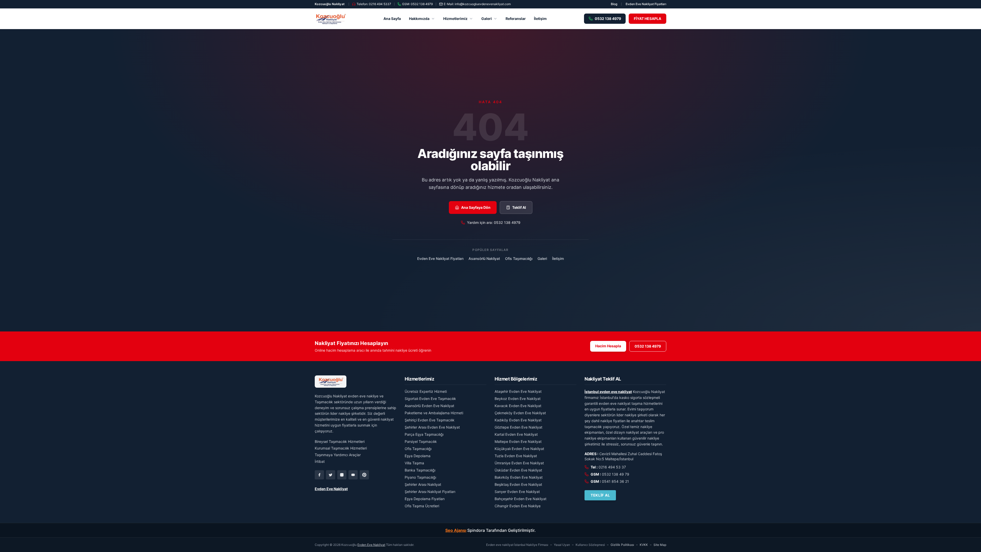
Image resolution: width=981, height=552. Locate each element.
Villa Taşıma (414, 463)
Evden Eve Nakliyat (331, 489)
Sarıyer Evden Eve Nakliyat (517, 491)
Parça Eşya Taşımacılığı (424, 434)
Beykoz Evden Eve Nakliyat (518, 398)
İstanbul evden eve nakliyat (608, 391)
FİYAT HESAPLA (647, 18)
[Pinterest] (364, 474)
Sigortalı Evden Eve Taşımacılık (430, 398)
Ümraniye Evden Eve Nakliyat (519, 463)
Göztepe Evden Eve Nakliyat (518, 427)
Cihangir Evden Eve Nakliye (518, 506)
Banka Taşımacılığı (420, 470)
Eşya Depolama (417, 456)
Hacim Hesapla (608, 346)
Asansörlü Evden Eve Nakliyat (429, 406)
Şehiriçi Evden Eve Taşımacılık (429, 420)
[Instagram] (341, 474)
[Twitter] (330, 474)
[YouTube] (353, 474)
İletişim (540, 18)
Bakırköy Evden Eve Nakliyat (519, 477)
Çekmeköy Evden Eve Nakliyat (520, 413)
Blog (614, 4)
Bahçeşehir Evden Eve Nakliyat (520, 499)
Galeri (486, 18)
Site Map (659, 545)
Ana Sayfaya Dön (476, 207)
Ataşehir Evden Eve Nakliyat (518, 391)
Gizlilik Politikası (622, 545)
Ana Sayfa (392, 18)
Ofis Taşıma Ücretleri (422, 506)
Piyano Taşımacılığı (420, 477)
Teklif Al (519, 207)
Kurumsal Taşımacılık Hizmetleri (341, 448)
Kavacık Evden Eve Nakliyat (518, 406)
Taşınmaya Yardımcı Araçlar (338, 455)
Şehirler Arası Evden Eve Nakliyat (432, 427)
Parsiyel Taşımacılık (421, 441)
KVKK (644, 545)
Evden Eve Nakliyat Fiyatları (646, 4)
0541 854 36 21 (615, 481)
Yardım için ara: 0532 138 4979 (493, 222)
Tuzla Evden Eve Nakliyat (516, 456)
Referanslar (516, 18)
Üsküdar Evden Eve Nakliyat (518, 470)
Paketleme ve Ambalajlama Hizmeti (434, 413)
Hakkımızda (419, 18)
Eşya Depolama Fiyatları (425, 499)
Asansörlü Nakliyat (484, 258)
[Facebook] (319, 474)
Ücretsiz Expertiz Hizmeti (426, 391)
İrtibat (320, 461)
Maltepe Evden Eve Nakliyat (518, 441)
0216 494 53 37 (612, 467)
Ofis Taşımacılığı (518, 258)
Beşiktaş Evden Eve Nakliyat (518, 484)
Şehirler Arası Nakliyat (423, 484)
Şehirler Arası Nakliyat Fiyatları (430, 491)
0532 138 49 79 (615, 474)
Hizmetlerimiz (455, 18)
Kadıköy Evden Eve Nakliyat (518, 420)
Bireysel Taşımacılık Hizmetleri (340, 441)
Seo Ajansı (455, 530)
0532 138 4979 (648, 346)
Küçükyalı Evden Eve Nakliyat (519, 448)
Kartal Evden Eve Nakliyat (516, 434)
